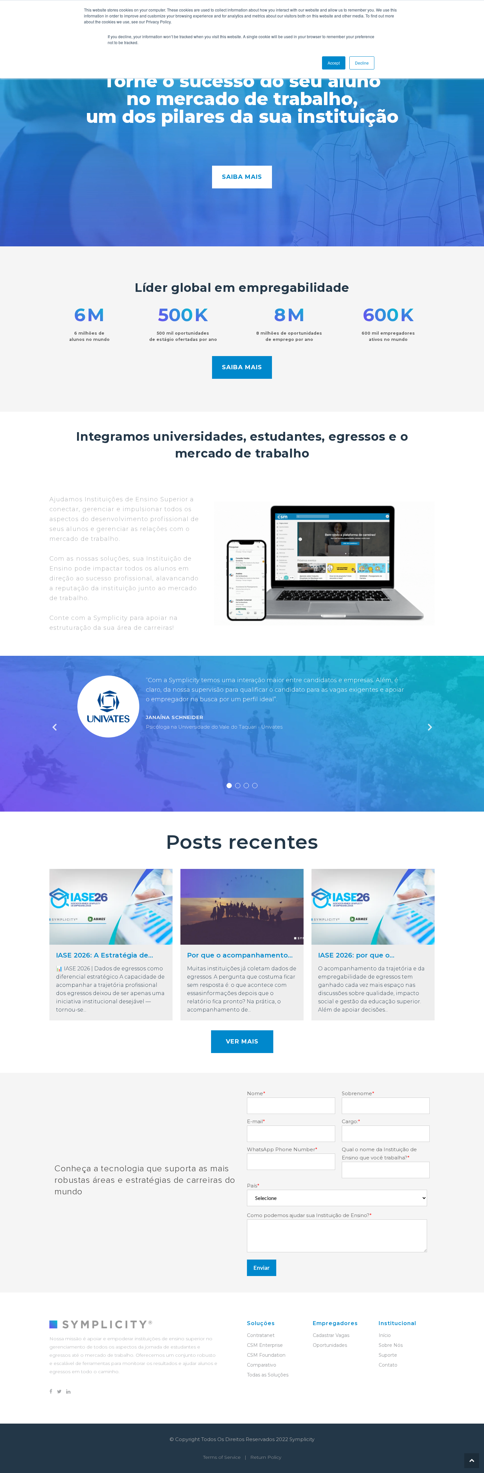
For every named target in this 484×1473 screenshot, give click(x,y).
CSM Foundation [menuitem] (266, 1355)
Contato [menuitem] (388, 1365)
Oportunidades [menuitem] (330, 1345)
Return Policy (265, 1457)
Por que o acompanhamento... (240, 955)
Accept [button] (334, 63)
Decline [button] (362, 63)
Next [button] (429, 727)
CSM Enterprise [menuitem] (265, 1345)
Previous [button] (55, 727)
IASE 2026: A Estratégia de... (104, 955)
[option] (242, 710)
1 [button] (229, 785)
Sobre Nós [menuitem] (391, 1345)
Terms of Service (222, 1457)
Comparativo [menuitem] (261, 1365)
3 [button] (246, 785)
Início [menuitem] (385, 1335)
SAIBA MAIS (242, 177)
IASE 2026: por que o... (356, 955)
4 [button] (254, 785)
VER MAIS (242, 1041)
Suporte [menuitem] (388, 1355)
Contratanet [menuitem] (261, 1335)
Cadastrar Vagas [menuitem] (331, 1335)
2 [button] (237, 785)
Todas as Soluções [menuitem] (267, 1375)
